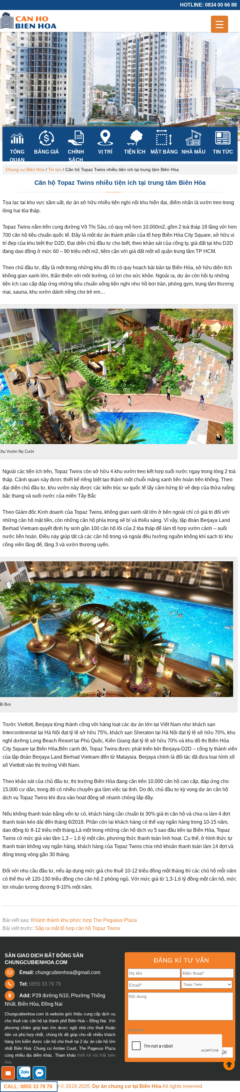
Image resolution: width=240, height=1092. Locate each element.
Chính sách (76, 155)
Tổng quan (17, 155)
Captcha (135, 1030)
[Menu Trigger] (219, 24)
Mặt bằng (164, 151)
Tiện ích (135, 151)
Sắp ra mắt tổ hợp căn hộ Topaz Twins (77, 928)
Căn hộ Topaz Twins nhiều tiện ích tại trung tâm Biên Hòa (120, 182)
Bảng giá (46, 151)
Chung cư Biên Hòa (25, 169)
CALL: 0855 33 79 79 (28, 1086)
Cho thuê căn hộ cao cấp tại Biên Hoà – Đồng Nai (29, 21)
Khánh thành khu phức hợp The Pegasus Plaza (84, 920)
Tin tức (223, 151)
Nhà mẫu (194, 151)
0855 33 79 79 (45, 984)
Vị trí (105, 151)
